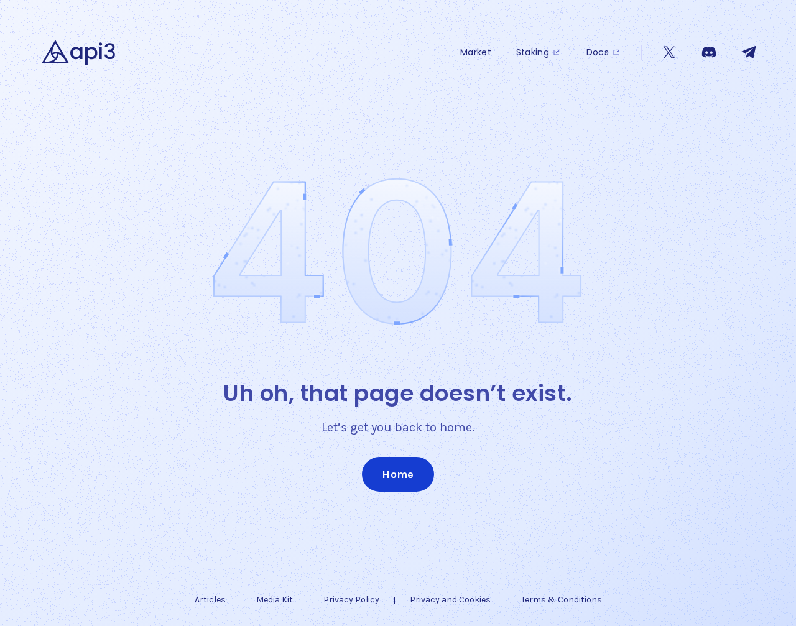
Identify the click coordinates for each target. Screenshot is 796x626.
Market (475, 52)
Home (398, 474)
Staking (532, 52)
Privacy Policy (351, 599)
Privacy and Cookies (450, 599)
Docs (597, 52)
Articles (210, 599)
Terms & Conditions (561, 599)
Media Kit (274, 599)
